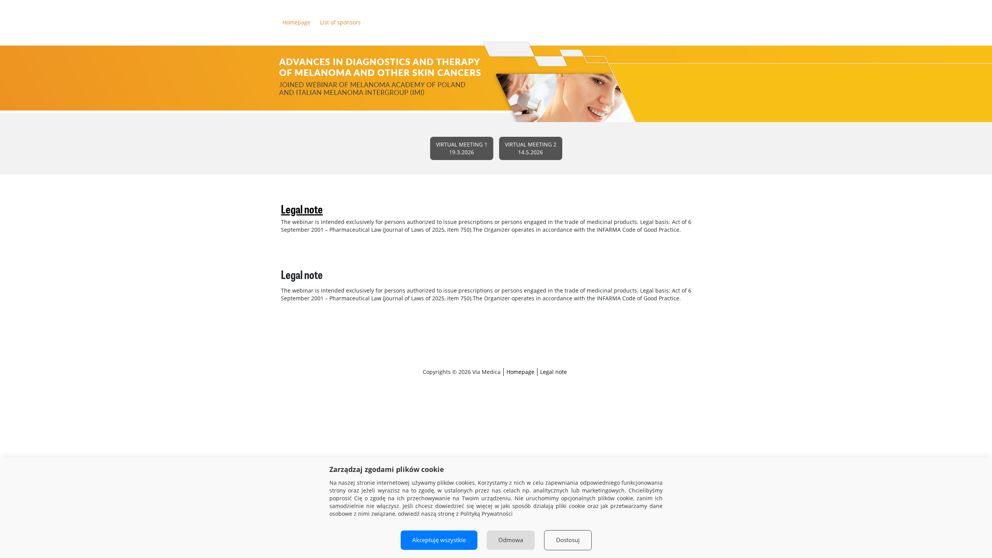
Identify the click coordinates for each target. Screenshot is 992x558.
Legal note (553, 371)
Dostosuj (568, 540)
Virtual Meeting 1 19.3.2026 (461, 148)
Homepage (296, 22)
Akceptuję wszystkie (439, 540)
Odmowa (510, 540)
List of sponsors (340, 22)
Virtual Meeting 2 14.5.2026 (530, 148)
